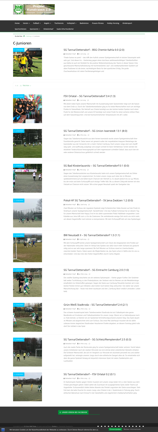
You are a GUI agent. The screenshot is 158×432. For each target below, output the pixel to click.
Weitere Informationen (132, 429)
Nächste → (27, 85)
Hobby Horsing (113, 23)
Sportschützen (20, 29)
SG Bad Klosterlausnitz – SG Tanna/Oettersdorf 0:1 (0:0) (96, 165)
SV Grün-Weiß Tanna (30, 426)
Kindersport (127, 23)
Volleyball (71, 23)
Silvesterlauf (48, 29)
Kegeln (47, 23)
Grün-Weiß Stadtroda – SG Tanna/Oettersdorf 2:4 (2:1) (96, 304)
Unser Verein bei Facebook (74, 412)
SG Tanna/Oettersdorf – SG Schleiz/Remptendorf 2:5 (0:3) (97, 339)
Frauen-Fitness (98, 23)
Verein (26, 23)
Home (17, 23)
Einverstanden (115, 429)
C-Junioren (18, 50)
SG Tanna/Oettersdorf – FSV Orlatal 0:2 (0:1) (89, 374)
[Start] (24, 36)
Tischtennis (59, 23)
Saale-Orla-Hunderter (65, 29)
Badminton (84, 23)
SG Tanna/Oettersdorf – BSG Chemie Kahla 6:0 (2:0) (94, 49)
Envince (54, 426)
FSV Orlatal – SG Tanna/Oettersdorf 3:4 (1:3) (89, 96)
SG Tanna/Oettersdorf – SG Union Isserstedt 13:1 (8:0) (95, 130)
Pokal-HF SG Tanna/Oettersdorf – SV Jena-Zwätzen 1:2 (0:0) (98, 200)
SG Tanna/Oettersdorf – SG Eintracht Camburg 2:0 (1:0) (96, 270)
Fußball (36, 23)
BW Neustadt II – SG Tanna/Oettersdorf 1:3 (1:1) (92, 235)
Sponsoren (34, 29)
